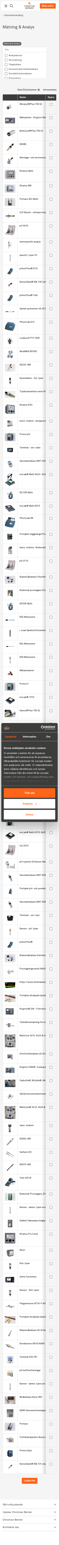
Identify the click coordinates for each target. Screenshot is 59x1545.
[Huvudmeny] (6, 6)
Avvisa (29, 814)
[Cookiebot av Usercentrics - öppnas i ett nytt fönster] (41, 727)
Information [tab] (29, 736)
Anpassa (28, 803)
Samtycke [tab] (10, 736)
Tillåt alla (29, 792)
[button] (29, 1504)
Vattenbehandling (13, 15)
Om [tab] (48, 736)
